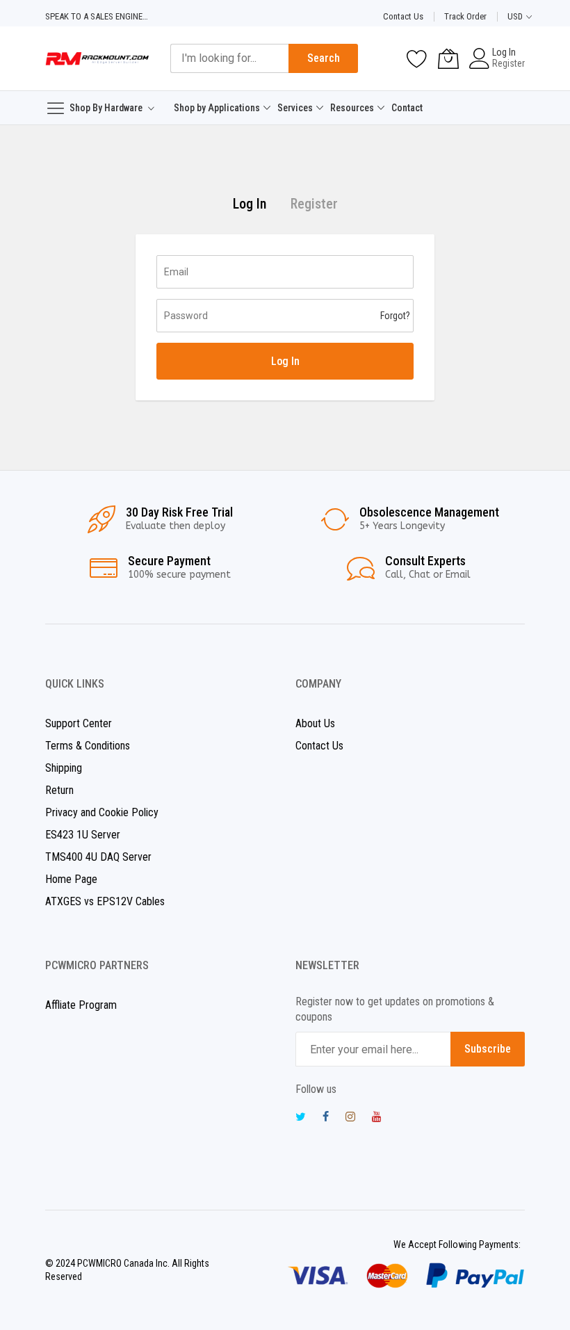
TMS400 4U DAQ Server (98, 856)
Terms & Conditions (87, 745)
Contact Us (403, 16)
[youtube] (377, 1118)
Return (59, 790)
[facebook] (326, 1118)
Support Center (78, 723)
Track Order (465, 16)
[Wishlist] (417, 58)
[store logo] (97, 58)
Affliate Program (81, 1005)
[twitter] (300, 1118)
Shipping (63, 768)
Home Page (71, 879)
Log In (504, 52)
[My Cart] (448, 58)
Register (508, 63)
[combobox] (229, 58)
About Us (315, 723)
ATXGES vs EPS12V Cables (105, 901)
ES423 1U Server (82, 834)
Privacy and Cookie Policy (101, 812)
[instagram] (350, 1118)
